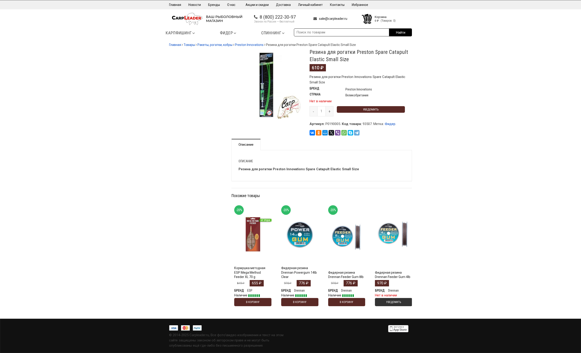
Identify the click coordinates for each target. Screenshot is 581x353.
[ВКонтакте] (312, 132)
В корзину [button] (253, 251)
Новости (194, 5)
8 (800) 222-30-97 (278, 17)
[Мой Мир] (325, 132)
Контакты (337, 5)
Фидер (390, 124)
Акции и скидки (257, 5)
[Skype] (350, 132)
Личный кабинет (310, 5)
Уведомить (371, 109)
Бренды (214, 5)
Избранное (360, 5)
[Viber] (337, 132)
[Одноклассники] (318, 132)
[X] (331, 132)
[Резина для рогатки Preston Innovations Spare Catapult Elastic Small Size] (267, 85)
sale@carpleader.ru (333, 19)
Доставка (283, 5)
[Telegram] (356, 132)
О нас (231, 5)
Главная (175, 5)
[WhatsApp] (344, 132)
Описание (246, 145)
